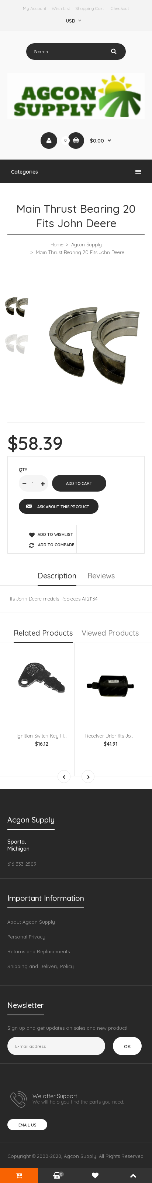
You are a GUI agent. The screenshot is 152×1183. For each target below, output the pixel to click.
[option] (94, 344)
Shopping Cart (89, 8)
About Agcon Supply (31, 922)
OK (127, 1046)
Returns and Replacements (38, 951)
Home (57, 244)
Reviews (101, 575)
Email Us (27, 1125)
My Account (34, 8)
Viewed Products (110, 632)
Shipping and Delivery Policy (40, 966)
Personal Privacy (26, 937)
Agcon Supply (86, 244)
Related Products (43, 632)
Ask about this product (63, 506)
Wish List (61, 8)
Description (57, 575)
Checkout (120, 8)
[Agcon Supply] (76, 117)
